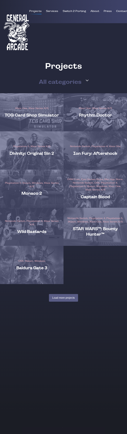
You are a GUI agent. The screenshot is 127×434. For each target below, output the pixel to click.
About (94, 11)
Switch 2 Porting (74, 11)
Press (108, 11)
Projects (35, 11)
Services (52, 11)
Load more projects (63, 297)
